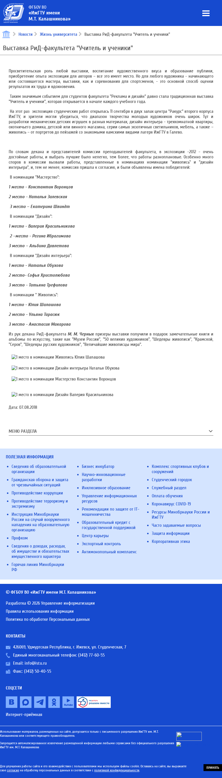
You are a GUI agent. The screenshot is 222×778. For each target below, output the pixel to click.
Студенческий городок (172, 479)
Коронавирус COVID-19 (171, 504)
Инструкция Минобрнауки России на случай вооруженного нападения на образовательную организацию (41, 522)
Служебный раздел (169, 487)
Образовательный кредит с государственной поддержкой (109, 525)
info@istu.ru (36, 663)
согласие (13, 770)
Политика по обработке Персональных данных (48, 619)
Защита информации (171, 533)
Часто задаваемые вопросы (176, 525)
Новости (25, 34)
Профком (20, 538)
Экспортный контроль (101, 543)
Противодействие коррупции (37, 493)
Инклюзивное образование (106, 487)
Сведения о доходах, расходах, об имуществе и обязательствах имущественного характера (40, 551)
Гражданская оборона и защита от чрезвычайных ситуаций (40, 482)
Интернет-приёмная (24, 714)
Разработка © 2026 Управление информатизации (50, 603)
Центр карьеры (95, 535)
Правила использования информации (40, 611)
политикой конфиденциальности (116, 770)
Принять (212, 768)
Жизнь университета (58, 34)
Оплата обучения (167, 495)
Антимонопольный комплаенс (109, 551)
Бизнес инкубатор (98, 466)
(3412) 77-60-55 (91, 655)
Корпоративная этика (171, 541)
